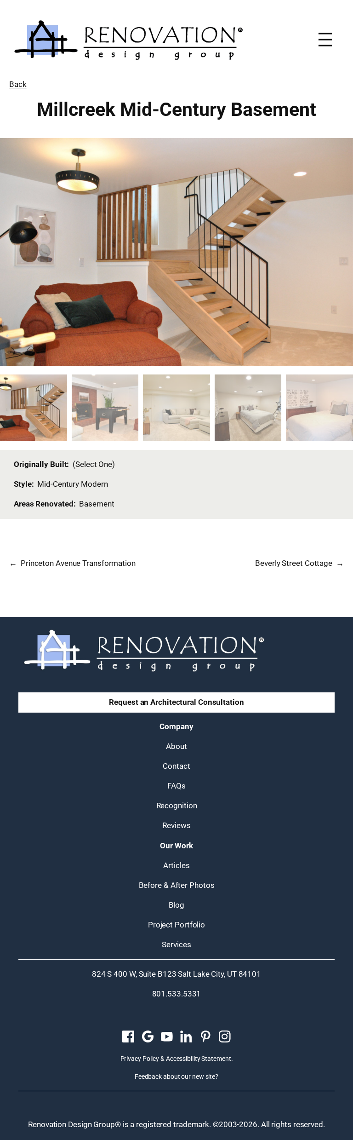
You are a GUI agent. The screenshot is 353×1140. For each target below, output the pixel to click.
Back (18, 84)
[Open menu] (325, 39)
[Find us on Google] (147, 1037)
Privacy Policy (139, 1058)
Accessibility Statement (198, 1058)
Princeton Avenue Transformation (78, 563)
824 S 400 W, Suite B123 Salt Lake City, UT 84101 (176, 974)
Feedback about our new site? (176, 1076)
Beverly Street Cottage (293, 563)
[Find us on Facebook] (128, 1037)
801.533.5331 (176, 993)
